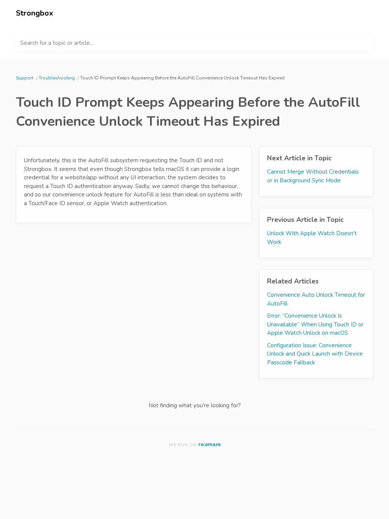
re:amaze (209, 444)
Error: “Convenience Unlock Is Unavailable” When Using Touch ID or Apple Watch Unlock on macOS (315, 324)
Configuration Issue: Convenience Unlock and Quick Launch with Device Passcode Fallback (315, 354)
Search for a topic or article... (56, 43)
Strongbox (34, 13)
